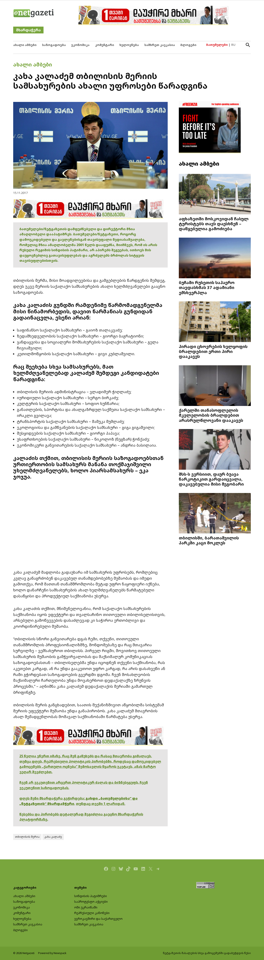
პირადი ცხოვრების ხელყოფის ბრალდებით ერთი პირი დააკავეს (213, 351)
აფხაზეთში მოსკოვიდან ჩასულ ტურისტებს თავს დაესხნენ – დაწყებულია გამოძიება (214, 223)
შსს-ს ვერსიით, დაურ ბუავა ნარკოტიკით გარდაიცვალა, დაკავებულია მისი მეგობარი (211, 479)
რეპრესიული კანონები (92, 913)
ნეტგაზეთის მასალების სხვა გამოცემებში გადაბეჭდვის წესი (207, 953)
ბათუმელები (217, 45)
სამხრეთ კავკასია (159, 45)
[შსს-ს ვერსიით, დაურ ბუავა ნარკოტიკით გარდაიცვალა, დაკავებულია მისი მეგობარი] (215, 450)
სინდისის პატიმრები (90, 896)
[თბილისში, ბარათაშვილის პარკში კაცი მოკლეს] (215, 513)
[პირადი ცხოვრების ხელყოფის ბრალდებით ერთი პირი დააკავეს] (215, 322)
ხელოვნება (129, 45)
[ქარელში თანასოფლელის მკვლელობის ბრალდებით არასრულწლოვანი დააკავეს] (215, 386)
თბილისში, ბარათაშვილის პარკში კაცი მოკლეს (209, 540)
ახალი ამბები (25, 45)
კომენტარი (104, 45)
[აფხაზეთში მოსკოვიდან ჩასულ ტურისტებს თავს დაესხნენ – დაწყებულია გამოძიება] (215, 194)
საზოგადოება (54, 45)
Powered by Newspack (52, 953)
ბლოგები (188, 45)
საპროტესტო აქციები (91, 901)
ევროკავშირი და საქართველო (98, 919)
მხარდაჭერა (28, 30)
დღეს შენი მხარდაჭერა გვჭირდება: (52, 798)
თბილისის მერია (27, 837)
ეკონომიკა (80, 45)
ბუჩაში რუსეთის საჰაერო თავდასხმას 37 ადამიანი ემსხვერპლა (207, 287)
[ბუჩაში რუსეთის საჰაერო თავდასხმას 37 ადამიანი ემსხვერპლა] (215, 258)
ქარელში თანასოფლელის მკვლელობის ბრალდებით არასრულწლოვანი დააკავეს (211, 415)
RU (233, 45)
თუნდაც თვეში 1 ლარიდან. (100, 803)
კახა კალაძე (53, 837)
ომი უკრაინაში (85, 907)
